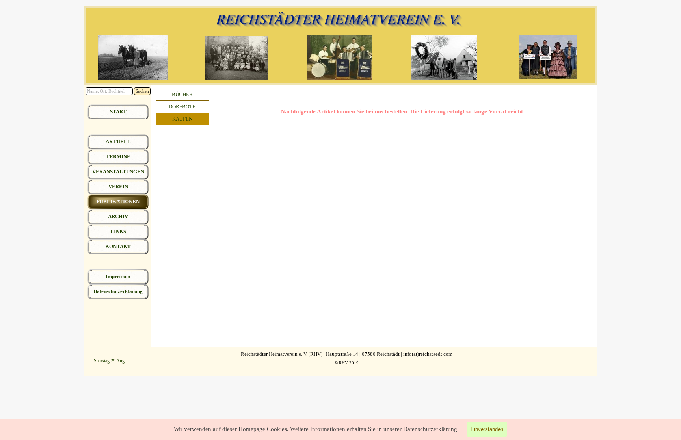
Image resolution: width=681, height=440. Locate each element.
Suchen (142, 91)
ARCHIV (118, 216)
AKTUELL (118, 142)
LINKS (118, 231)
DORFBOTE (182, 107)
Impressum (118, 276)
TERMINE (118, 157)
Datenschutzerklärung (118, 291)
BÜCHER (182, 94)
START (118, 112)
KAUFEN (182, 119)
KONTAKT (118, 246)
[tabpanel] (402, 111)
